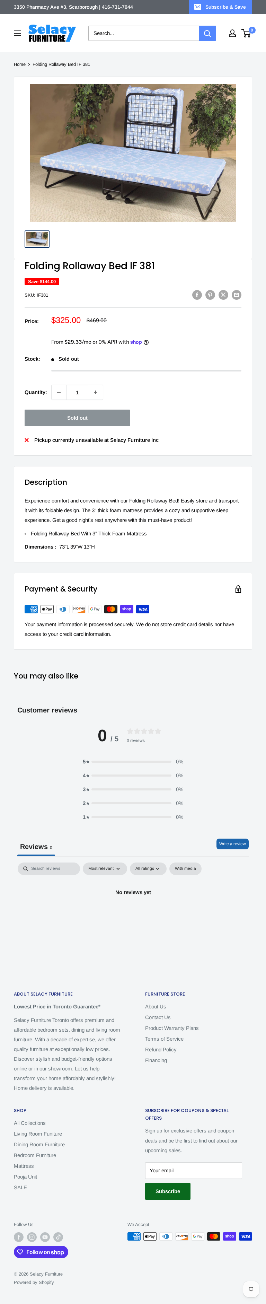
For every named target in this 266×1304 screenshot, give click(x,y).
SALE (20, 1187)
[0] (246, 33)
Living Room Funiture (38, 1134)
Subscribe (168, 1191)
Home (20, 64)
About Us (155, 1006)
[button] (133, 762)
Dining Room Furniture (39, 1144)
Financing (156, 1060)
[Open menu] (17, 33)
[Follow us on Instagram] (32, 1237)
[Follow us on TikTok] (58, 1237)
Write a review (232, 843)
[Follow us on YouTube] (45, 1237)
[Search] (207, 33)
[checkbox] (185, 869)
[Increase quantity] (95, 392)
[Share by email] (236, 295)
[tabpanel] (133, 915)
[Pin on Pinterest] (210, 295)
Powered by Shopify (34, 1282)
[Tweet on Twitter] (223, 295)
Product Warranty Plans (172, 1028)
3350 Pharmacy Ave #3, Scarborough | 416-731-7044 (73, 7)
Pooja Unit (25, 1177)
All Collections (30, 1123)
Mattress (24, 1166)
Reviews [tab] (36, 846)
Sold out (77, 418)
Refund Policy (161, 1049)
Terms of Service (164, 1039)
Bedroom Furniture (35, 1155)
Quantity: (36, 392)
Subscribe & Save (225, 7)
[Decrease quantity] (59, 392)
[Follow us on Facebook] (19, 1237)
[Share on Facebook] (197, 295)
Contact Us (158, 1017)
